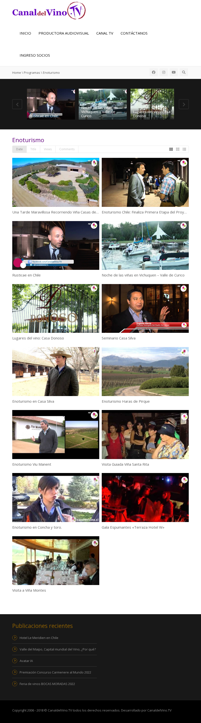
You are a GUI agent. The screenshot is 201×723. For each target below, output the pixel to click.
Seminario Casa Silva (119, 338)
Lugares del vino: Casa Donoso (151, 113)
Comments (67, 149)
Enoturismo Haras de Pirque (126, 401)
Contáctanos (134, 33)
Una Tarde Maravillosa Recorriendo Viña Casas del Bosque (61, 212)
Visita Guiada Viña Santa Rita (125, 464)
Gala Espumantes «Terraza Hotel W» (133, 527)
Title (33, 149)
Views (48, 149)
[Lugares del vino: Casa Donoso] (154, 104)
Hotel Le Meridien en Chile (39, 638)
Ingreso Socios (35, 55)
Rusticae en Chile (43, 115)
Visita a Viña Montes (29, 590)
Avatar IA (26, 661)
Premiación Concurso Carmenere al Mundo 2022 (55, 672)
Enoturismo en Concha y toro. (37, 527)
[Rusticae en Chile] (51, 104)
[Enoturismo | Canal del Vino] (49, 10)
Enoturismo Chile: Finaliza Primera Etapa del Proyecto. (147, 212)
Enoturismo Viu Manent (31, 464)
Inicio (25, 33)
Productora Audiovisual (63, 33)
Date (19, 149)
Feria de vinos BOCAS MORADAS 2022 (47, 684)
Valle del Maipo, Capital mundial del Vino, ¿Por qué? (58, 649)
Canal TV (104, 33)
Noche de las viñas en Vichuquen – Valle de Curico (99, 111)
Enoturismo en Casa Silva (33, 401)
